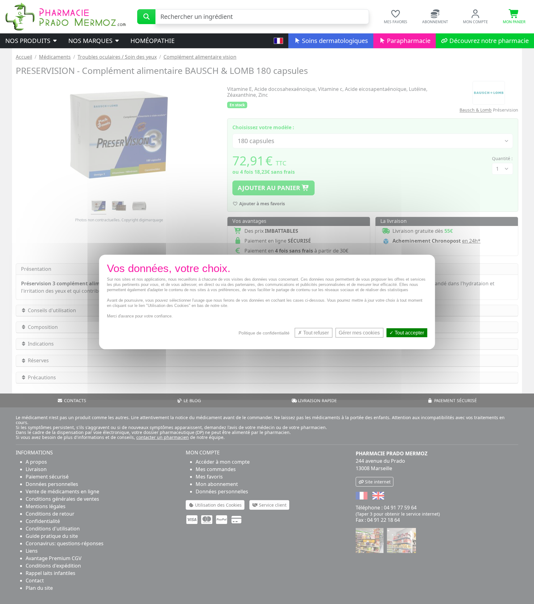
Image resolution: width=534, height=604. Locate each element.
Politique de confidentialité (264, 332)
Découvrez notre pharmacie (488, 40)
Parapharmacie (407, 40)
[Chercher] (146, 16)
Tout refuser (315, 332)
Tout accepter (408, 332)
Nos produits (28, 40)
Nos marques (91, 40)
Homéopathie (152, 40)
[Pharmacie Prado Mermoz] (65, 16)
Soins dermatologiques (334, 40)
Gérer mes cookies (359, 332)
